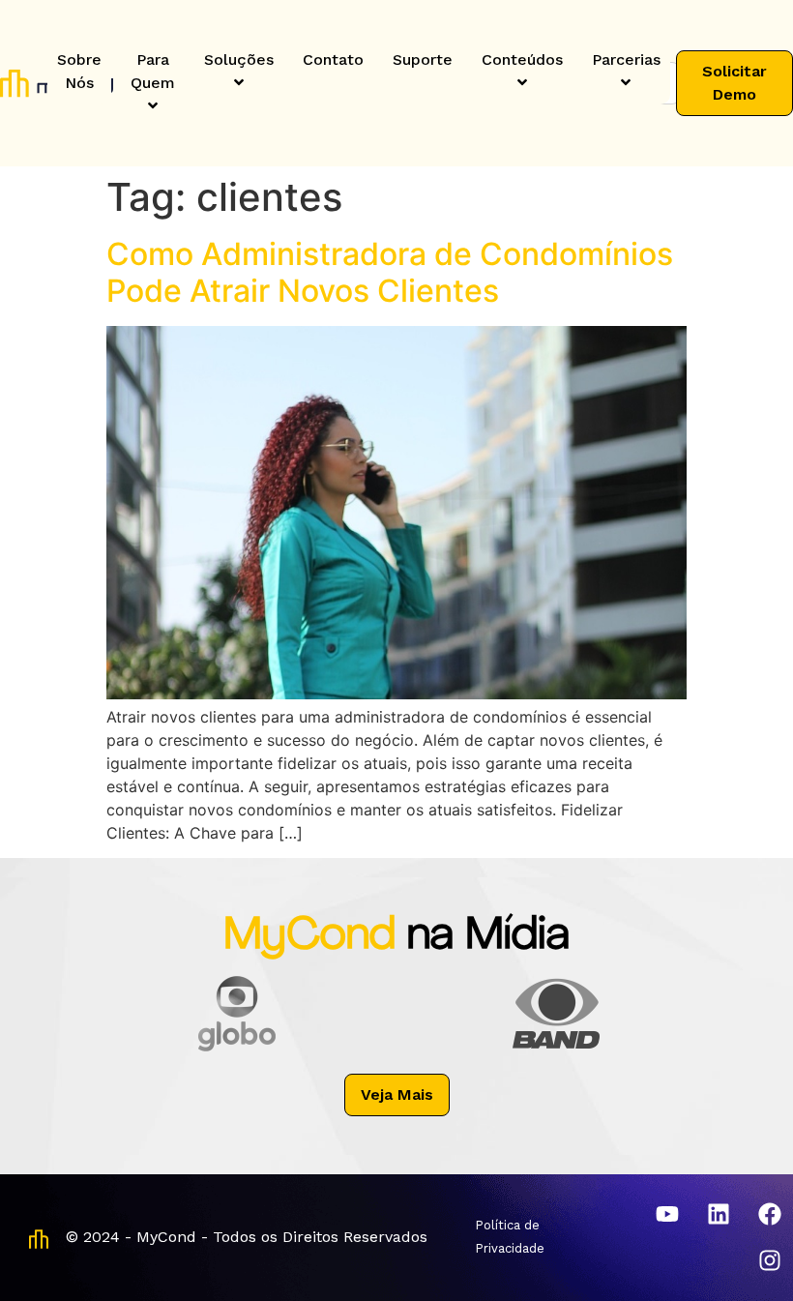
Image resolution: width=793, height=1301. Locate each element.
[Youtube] (667, 1214)
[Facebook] (770, 1214)
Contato (333, 59)
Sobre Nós (79, 71)
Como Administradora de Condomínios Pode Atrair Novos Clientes (389, 272)
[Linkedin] (718, 1214)
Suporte (423, 59)
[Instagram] (770, 1260)
